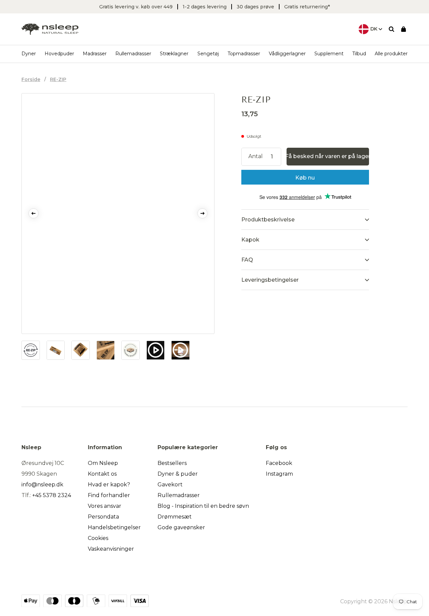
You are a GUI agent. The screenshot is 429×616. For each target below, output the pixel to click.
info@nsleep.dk (42, 484)
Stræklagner (174, 54)
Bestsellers (172, 463)
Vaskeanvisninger (111, 549)
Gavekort (170, 484)
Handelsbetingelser (114, 527)
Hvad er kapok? (109, 484)
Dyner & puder (178, 474)
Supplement (329, 54)
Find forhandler (109, 495)
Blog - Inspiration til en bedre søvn (203, 506)
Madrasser (95, 54)
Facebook (279, 463)
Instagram (279, 474)
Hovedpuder (59, 54)
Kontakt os (102, 474)
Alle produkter (391, 54)
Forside (30, 79)
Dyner (28, 54)
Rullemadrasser (133, 54)
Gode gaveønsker (181, 527)
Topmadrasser (244, 54)
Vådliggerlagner (287, 54)
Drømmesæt (175, 517)
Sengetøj (208, 54)
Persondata (103, 517)
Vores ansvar (104, 506)
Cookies (98, 538)
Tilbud (359, 54)
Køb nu (305, 178)
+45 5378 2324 (51, 495)
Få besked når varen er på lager (328, 156)
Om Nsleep (103, 463)
